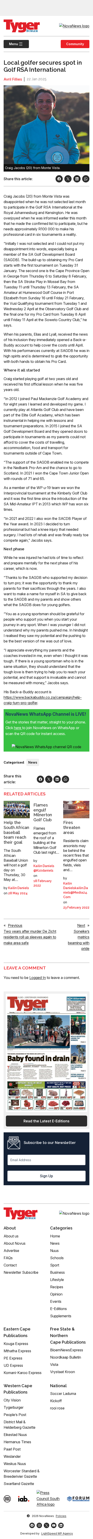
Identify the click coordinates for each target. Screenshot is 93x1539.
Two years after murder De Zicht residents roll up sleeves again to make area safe (30, 937)
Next (81, 925)
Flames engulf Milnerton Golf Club (42, 812)
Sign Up (46, 1176)
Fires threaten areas (71, 827)
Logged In (37, 977)
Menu (11, 44)
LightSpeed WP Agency (57, 1533)
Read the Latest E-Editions (46, 1121)
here (18, 727)
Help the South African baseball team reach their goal (16, 832)
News (32, 762)
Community (75, 44)
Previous (15, 925)
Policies (61, 1516)
